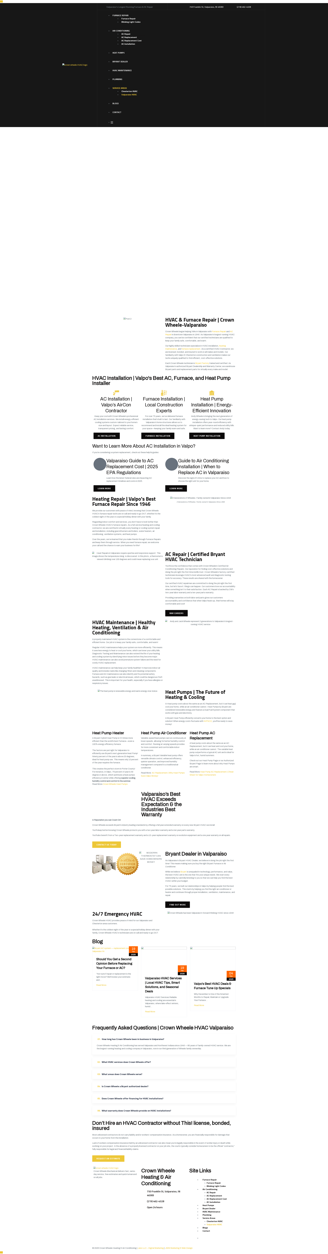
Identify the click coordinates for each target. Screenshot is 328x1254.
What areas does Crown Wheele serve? (119, 1074)
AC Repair (125, 33)
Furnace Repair (120, 15)
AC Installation (128, 43)
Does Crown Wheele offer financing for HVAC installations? (130, 1098)
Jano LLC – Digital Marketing (151, 1248)
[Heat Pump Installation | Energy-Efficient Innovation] (212, 393)
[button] (127, 878)
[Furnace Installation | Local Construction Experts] (164, 393)
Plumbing (117, 79)
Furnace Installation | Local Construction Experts (164, 404)
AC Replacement (129, 37)
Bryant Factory (202, 363)
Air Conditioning (121, 30)
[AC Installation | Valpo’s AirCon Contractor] (116, 393)
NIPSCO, (208, 721)
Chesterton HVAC (129, 91)
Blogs (115, 103)
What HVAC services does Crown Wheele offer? (124, 1062)
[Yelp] (103, 1186)
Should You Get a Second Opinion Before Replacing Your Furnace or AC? (114, 964)
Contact (116, 112)
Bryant (183, 872)
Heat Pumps (118, 52)
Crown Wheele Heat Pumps (115, 784)
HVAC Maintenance (122, 70)
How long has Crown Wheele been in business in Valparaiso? (131, 1039)
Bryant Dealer (120, 61)
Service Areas (119, 88)
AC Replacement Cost (131, 40)
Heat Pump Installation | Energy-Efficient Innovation (212, 404)
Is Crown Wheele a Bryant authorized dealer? (122, 1086)
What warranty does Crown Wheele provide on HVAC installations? (134, 1110)
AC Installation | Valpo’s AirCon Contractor (116, 404)
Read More (101, 985)
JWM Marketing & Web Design (179, 1248)
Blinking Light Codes (130, 21)
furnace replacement (191, 349)
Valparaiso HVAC (129, 94)
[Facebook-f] (97, 1186)
